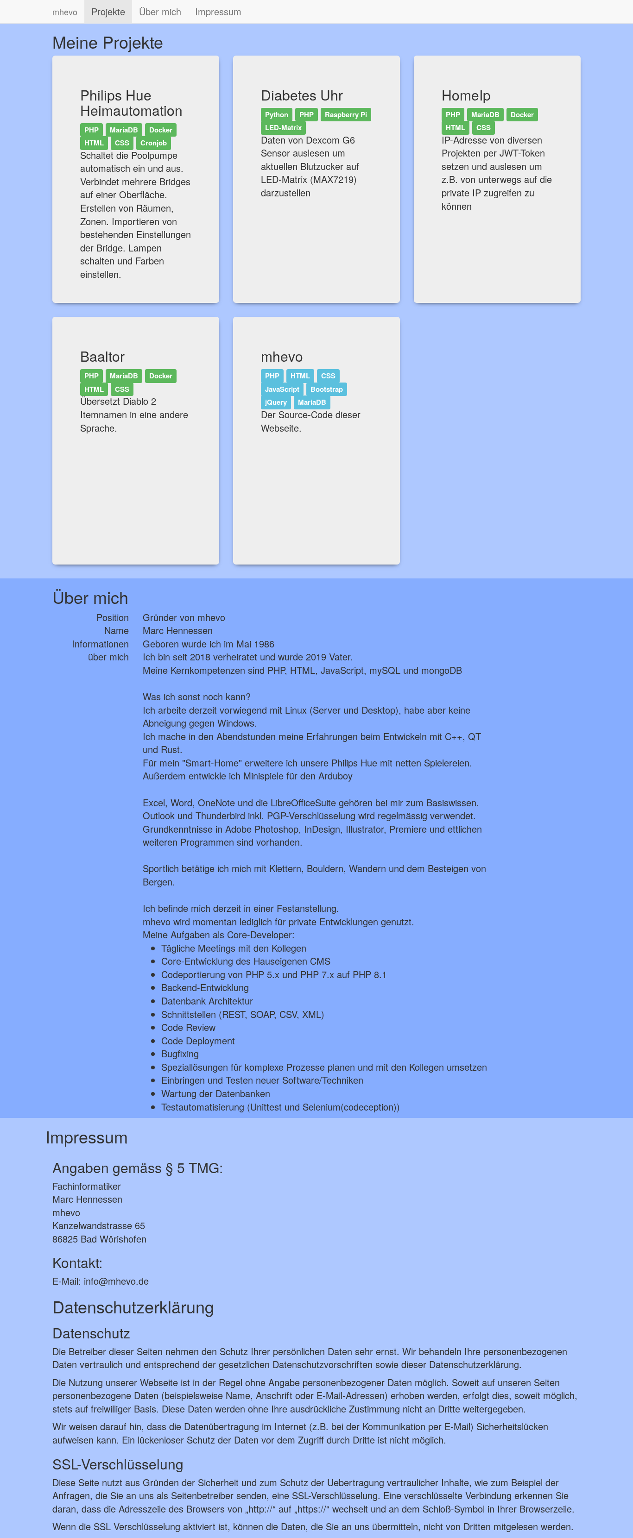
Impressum (218, 11)
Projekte (108, 11)
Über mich (160, 11)
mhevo (64, 12)
